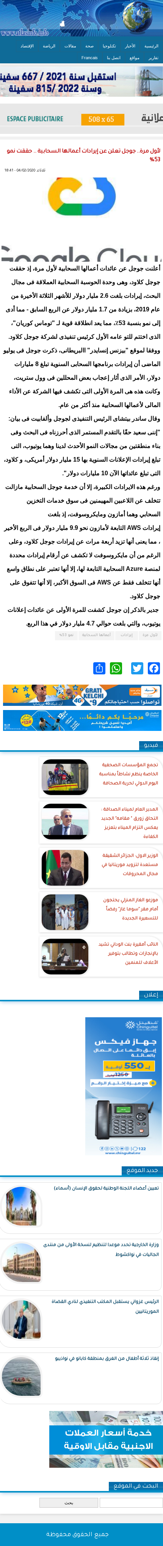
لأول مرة (150, 635)
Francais (90, 57)
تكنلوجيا (109, 46)
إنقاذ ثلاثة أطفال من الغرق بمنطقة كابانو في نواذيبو (107, 1359)
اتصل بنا (114, 57)
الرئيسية (151, 46)
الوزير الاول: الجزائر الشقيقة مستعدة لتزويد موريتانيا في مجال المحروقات (130, 865)
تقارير (153, 57)
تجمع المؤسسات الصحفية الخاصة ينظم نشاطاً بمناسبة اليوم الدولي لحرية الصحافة (128, 774)
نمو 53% (67, 635)
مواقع (134, 57)
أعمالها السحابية (96, 635)
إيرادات (127, 635)
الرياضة (49, 46)
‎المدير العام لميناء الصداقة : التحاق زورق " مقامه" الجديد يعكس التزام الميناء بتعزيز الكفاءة (129, 824)
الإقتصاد (27, 46)
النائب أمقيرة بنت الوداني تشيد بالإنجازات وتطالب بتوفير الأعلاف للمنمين (128, 954)
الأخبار (130, 46)
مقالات (70, 46)
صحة (89, 46)
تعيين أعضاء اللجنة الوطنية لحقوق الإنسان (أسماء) (106, 1188)
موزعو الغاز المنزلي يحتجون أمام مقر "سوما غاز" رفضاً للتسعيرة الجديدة (130, 909)
